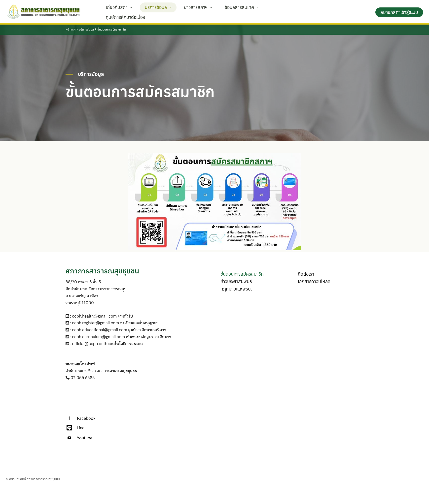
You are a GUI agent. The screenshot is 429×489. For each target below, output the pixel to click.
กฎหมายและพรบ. (236, 289)
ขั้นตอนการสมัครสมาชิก (242, 274)
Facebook (86, 418)
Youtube (84, 438)
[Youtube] (69, 438)
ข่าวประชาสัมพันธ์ (236, 281)
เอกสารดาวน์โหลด (314, 281)
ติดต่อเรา (306, 274)
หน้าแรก (70, 29)
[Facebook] (69, 418)
